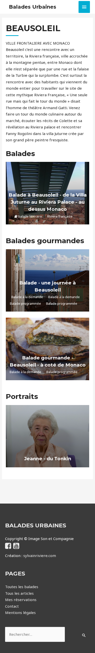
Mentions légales (20, 612)
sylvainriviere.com (39, 555)
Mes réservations (20, 599)
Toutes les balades (21, 586)
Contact (12, 606)
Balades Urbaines (32, 7)
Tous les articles (19, 593)
